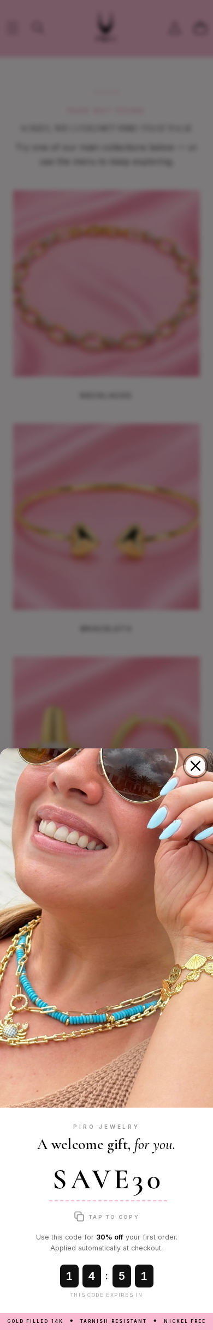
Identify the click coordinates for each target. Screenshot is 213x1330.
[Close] (195, 766)
